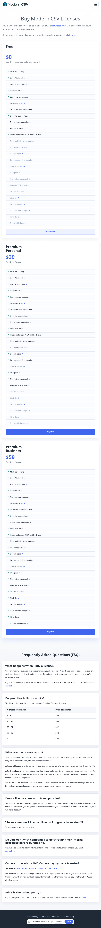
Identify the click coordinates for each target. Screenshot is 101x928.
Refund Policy (68, 916)
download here (59, 26)
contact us (9, 686)
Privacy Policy (32, 916)
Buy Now (50, 432)
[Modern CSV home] (15, 4)
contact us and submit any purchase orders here (36, 868)
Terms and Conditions (50, 916)
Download (50, 231)
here (73, 35)
